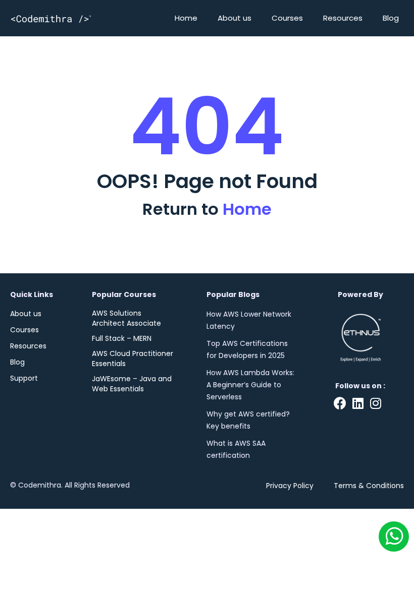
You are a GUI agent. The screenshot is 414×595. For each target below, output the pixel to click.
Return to (207, 209)
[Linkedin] (358, 403)
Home (186, 18)
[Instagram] (375, 403)
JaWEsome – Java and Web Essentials (132, 384)
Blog (391, 18)
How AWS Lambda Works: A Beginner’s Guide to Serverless (250, 385)
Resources (343, 18)
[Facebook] (340, 403)
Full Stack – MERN (121, 338)
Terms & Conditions (369, 486)
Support (24, 378)
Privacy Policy (290, 486)
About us (234, 18)
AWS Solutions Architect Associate (126, 318)
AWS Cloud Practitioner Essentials (132, 358)
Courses (287, 18)
